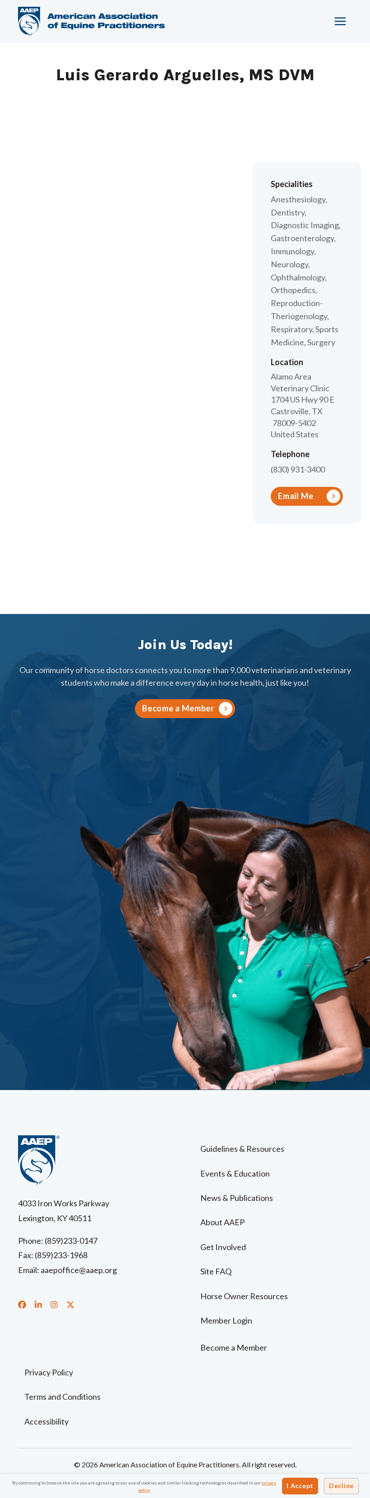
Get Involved (223, 1247)
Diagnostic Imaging (305, 225)
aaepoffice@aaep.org (79, 1270)
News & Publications (236, 1198)
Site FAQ (215, 1271)
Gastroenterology (302, 238)
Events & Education (235, 1173)
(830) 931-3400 (298, 469)
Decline (341, 1485)
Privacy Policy (48, 1372)
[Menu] (340, 21)
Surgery (321, 342)
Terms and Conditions (62, 1397)
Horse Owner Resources (244, 1296)
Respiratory (291, 329)
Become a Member (233, 1347)
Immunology (292, 251)
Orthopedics (293, 290)
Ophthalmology (298, 277)
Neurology (289, 264)
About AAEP (222, 1222)
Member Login (226, 1320)
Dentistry (288, 212)
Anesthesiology (298, 199)
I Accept (300, 1485)
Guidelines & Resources (242, 1149)
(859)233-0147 (71, 1241)
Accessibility (46, 1421)
